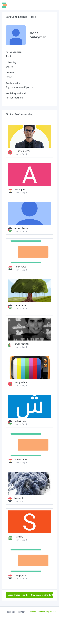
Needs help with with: (16, 93)
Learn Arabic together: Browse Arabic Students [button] (30, 595)
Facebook (10, 611)
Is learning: (11, 62)
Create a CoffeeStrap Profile (43, 612)
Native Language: (14, 51)
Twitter (21, 611)
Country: (10, 72)
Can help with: (13, 83)
